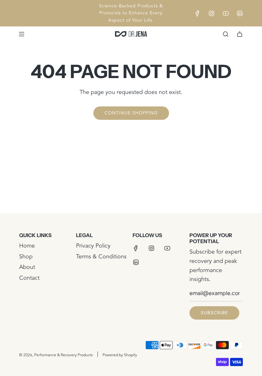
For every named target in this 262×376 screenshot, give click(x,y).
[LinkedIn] (240, 13)
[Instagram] (211, 13)
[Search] (226, 34)
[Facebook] (197, 13)
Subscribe (214, 312)
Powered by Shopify (120, 355)
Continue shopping (131, 113)
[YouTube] (226, 13)
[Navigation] (21, 34)
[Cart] (240, 34)
